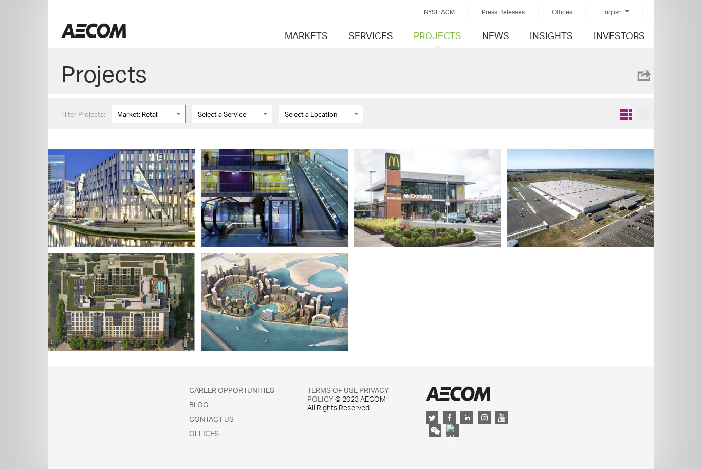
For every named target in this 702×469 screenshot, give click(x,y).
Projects (437, 35)
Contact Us (211, 418)
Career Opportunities (231, 390)
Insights (551, 35)
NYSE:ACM (439, 12)
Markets (306, 35)
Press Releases (503, 12)
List (643, 114)
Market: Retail (138, 114)
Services (370, 35)
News (495, 35)
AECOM (458, 393)
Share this (643, 75)
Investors (619, 35)
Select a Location (311, 114)
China (93, 30)
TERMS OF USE (332, 390)
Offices (562, 12)
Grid (626, 114)
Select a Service (222, 114)
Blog (198, 404)
